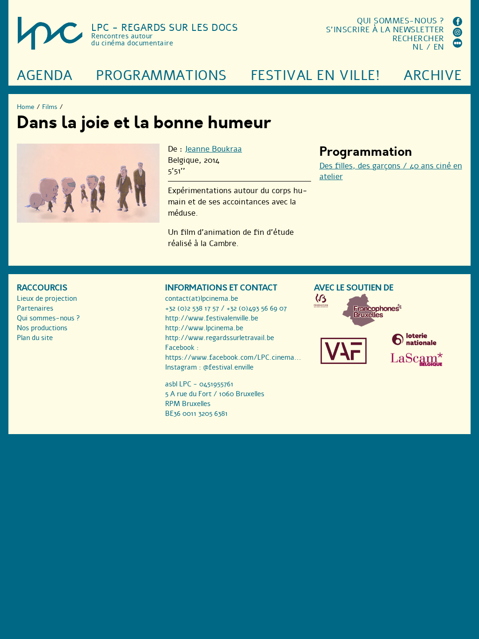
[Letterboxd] (457, 45)
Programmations (161, 75)
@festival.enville (228, 367)
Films (50, 106)
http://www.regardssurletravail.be (219, 337)
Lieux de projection (47, 298)
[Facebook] (457, 23)
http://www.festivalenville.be (211, 318)
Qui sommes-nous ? (400, 20)
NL (418, 47)
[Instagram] (457, 34)
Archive (433, 75)
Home (26, 106)
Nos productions (42, 328)
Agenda (44, 75)
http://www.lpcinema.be (204, 328)
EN (439, 47)
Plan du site (35, 337)
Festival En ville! (315, 75)
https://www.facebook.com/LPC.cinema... (233, 357)
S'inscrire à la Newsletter (385, 29)
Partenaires (35, 308)
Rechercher (418, 38)
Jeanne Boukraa (213, 149)
